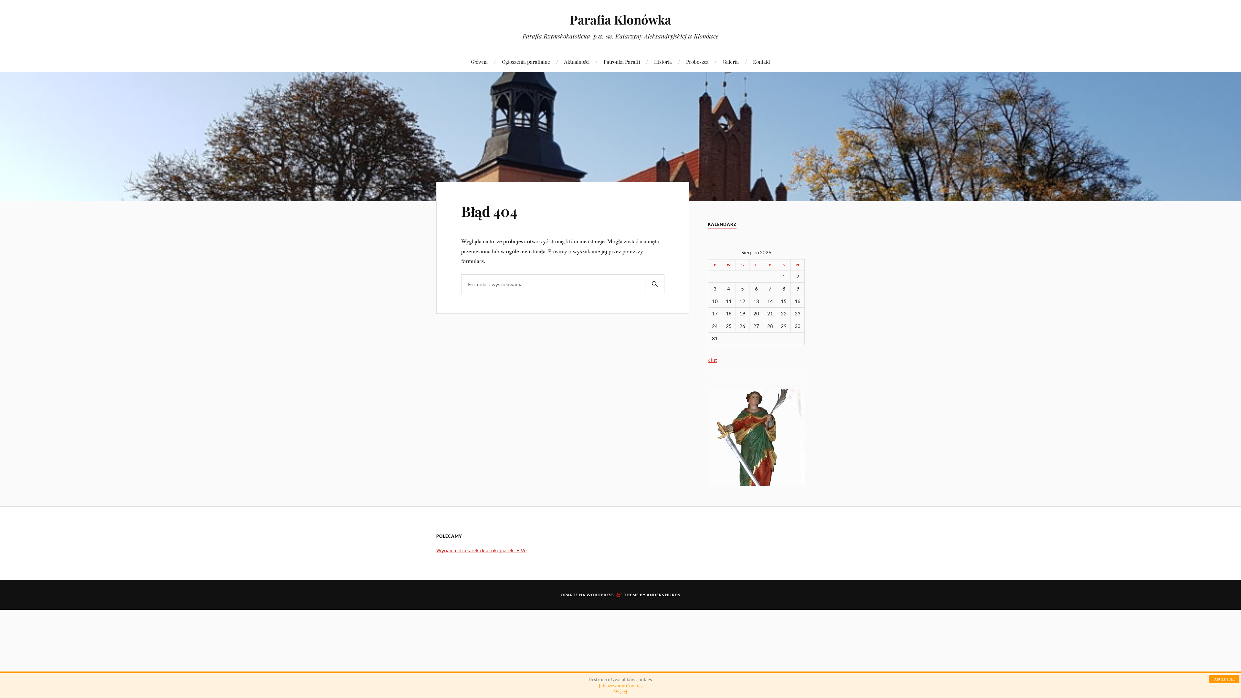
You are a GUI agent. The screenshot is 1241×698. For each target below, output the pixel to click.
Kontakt (761, 61)
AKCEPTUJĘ (1224, 679)
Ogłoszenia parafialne (526, 61)
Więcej (620, 692)
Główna (479, 61)
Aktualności (576, 61)
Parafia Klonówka (620, 19)
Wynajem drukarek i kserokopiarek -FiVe (481, 550)
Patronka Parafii (622, 61)
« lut (712, 360)
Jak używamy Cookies (620, 685)
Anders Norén (664, 594)
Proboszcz (697, 61)
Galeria (731, 61)
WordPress (600, 594)
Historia (663, 61)
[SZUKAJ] (654, 284)
